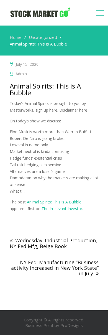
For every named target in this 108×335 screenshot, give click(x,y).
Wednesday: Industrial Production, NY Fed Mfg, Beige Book (53, 243)
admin (21, 73)
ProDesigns (71, 325)
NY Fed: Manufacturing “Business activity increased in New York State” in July (55, 268)
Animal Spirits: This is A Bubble (54, 202)
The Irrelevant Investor (62, 208)
